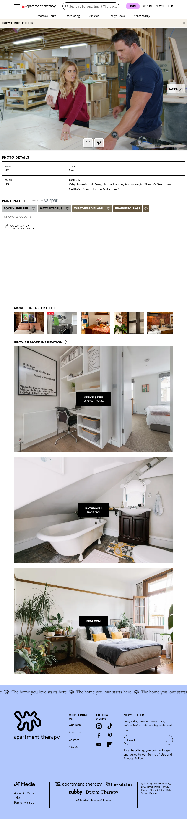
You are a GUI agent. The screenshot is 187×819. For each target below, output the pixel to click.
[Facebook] (99, 735)
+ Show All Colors (16, 216)
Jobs (17, 797)
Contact (74, 739)
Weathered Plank (88, 208)
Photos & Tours (46, 15)
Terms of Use (157, 754)
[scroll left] (17, 323)
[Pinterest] (110, 735)
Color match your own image (22, 226)
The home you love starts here (95, 692)
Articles (94, 15)
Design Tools (117, 15)
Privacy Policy (133, 758)
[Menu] (17, 6)
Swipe (173, 89)
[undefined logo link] (38, 6)
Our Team (75, 724)
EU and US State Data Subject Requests (156, 791)
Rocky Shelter (16, 208)
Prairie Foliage (127, 208)
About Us (75, 732)
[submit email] (166, 740)
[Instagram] (99, 726)
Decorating (73, 15)
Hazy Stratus (51, 208)
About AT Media (24, 793)
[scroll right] (169, 323)
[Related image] (29, 323)
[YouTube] (99, 744)
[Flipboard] (110, 744)
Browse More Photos (17, 23)
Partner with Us (24, 802)
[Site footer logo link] (38, 724)
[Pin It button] (99, 142)
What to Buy (142, 15)
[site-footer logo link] (24, 784)
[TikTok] (110, 726)
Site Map (74, 747)
